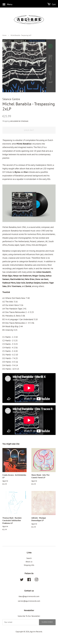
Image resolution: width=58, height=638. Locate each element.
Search (29, 558)
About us (29, 561)
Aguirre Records (36, 631)
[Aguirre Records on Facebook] (29, 580)
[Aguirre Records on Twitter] (22, 580)
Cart (54, 4)
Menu (9, 4)
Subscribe (47, 622)
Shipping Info (29, 565)
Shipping (6, 121)
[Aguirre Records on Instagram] (36, 580)
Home (4, 35)
